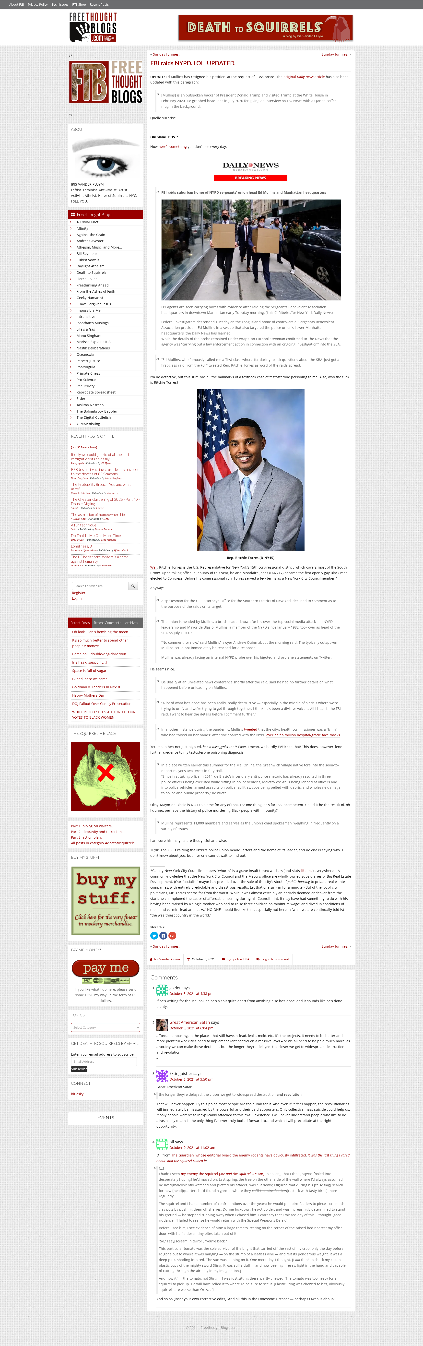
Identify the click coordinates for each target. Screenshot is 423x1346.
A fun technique (83, 525)
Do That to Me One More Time (96, 535)
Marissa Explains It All (95, 341)
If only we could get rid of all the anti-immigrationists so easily (100, 456)
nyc (229, 959)
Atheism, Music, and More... (99, 247)
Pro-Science (86, 379)
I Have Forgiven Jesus (94, 304)
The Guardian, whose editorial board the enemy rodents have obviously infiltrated (238, 1155)
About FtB (16, 4)
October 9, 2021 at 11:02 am (192, 1147)
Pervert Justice (88, 360)
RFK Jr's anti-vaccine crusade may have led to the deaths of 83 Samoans (105, 471)
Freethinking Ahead (93, 285)
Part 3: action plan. (86, 837)
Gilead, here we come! (90, 679)
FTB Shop (79, 4)
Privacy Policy (38, 4)
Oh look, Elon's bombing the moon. (100, 632)
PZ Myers (106, 463)
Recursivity (85, 386)
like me (307, 870)
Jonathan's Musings (93, 323)
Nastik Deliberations (93, 348)
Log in (77, 598)
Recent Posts (99, 4)
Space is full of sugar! (89, 670)
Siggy (106, 518)
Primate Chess (88, 373)
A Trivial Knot (87, 222)
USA (246, 959)
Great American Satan (189, 1022)
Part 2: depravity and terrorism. (97, 831)
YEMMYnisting (88, 423)
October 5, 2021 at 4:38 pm (191, 993)
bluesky (77, 1094)
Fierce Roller (87, 278)
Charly (100, 508)
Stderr (82, 398)
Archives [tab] (131, 622)
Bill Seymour (87, 253)
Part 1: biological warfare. (92, 826)
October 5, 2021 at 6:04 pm (191, 1028)
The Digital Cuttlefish (94, 417)
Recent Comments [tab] (107, 622)
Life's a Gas (86, 329)
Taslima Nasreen (90, 405)
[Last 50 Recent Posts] (84, 447)
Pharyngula (86, 367)
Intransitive (86, 316)
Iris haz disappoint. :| (90, 662)
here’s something (173, 146)
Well (153, 567)
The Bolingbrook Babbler (97, 411)
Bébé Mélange (108, 539)
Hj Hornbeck (121, 550)
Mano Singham (89, 335)
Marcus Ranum (103, 529)
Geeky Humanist (90, 297)
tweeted (251, 729)
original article (304, 76)
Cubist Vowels (88, 260)
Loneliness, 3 (81, 546)
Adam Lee (112, 493)
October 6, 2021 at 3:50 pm (191, 1079)
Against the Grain (91, 234)
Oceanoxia (85, 354)
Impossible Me (89, 310)
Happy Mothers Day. (89, 695)
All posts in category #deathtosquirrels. (103, 843)
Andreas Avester (90, 240)
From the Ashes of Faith (96, 291)
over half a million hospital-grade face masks (303, 735)
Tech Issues (60, 4)
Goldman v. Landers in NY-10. (96, 687)
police (237, 959)
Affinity (82, 228)
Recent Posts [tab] (80, 622)
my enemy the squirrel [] (223, 1173)
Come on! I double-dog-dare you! (99, 654)
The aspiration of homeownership (98, 514)
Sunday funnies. (335, 54)
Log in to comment (275, 959)
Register (78, 592)
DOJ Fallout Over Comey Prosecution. (102, 703)
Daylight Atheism (91, 266)
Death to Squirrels (91, 272)
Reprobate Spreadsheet (96, 392)
